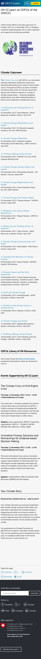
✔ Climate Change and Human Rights (17, 197)
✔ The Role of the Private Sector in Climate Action (16, 306)
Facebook (9, 604)
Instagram (19, 611)
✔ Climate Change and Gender (14, 321)
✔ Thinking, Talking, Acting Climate (16, 154)
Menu (27, 3)
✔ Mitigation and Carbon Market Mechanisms (15, 211)
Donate (35, 3)
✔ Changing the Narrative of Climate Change (17, 257)
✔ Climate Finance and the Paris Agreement (15, 273)
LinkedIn (32, 611)
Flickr (7, 611)
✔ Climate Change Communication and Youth (18, 242)
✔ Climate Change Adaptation (14, 138)
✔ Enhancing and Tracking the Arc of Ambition (17, 108)
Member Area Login (10, 649)
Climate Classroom (11, 80)
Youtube (31, 604)
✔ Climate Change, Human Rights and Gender (17, 168)
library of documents (26, 359)
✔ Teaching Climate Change (13, 292)
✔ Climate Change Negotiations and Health (17, 124)
